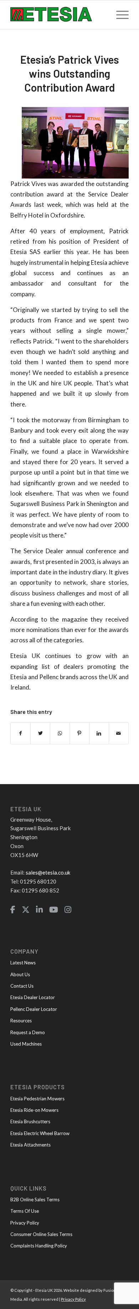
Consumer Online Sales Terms (41, 1234)
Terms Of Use (24, 1211)
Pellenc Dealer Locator (33, 1009)
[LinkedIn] (39, 909)
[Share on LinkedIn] (99, 733)
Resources (21, 1020)
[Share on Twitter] (40, 733)
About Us (20, 974)
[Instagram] (68, 909)
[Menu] (119, 14)
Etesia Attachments (30, 1145)
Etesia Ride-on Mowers (34, 1110)
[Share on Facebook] (20, 733)
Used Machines (26, 1044)
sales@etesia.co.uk (48, 872)
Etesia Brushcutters (30, 1121)
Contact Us (22, 986)
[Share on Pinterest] (79, 733)
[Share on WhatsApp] (60, 733)
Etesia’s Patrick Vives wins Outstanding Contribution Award (69, 73)
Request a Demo (27, 1032)
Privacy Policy (24, 1223)
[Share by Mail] (118, 733)
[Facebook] (12, 909)
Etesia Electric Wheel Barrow (40, 1133)
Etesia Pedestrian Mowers (37, 1098)
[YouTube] (53, 909)
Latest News (23, 962)
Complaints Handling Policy (38, 1246)
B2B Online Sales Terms (35, 1199)
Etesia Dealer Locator (32, 997)
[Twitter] (26, 909)
